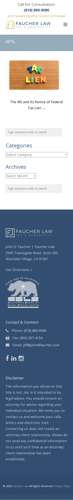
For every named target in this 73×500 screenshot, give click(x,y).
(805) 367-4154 (31, 338)
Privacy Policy (62, 486)
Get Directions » (19, 269)
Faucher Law (20, 486)
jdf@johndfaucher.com (41, 345)
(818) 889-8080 (35, 330)
